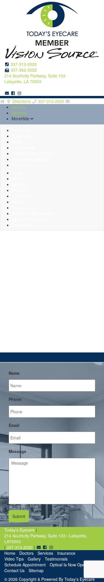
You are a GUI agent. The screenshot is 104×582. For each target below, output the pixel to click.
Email (14, 425)
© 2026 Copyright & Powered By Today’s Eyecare (49, 579)
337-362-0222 (24, 70)
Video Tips (14, 559)
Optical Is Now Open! (69, 565)
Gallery (34, 559)
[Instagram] (19, 93)
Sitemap (36, 570)
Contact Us (22, 165)
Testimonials (56, 559)
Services (19, 113)
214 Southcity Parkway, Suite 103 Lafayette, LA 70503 (34, 78)
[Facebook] (13, 93)
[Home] (2, 101)
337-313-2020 (24, 64)
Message (17, 451)
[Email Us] (7, 93)
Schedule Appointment (25, 565)
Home (9, 553)
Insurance (66, 553)
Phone (15, 399)
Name (14, 373)
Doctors (19, 107)
